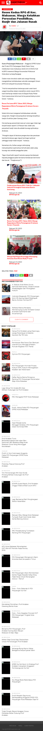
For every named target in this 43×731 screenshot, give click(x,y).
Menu (20, 725)
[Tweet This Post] (14, 58)
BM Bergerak (14, 194)
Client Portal (29, 725)
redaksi (13, 26)
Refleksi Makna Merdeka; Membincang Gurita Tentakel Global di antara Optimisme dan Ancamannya (26, 311)
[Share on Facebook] (10, 58)
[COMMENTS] (33, 58)
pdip (15, 271)
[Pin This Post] (24, 58)
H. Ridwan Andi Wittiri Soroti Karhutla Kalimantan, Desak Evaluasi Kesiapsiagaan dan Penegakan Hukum (25, 287)
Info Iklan (12, 725)
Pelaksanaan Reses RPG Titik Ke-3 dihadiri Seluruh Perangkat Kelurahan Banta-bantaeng (23, 187)
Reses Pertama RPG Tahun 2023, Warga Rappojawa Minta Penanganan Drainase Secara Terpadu (20, 106)
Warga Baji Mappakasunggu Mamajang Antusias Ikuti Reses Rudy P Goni (22, 257)
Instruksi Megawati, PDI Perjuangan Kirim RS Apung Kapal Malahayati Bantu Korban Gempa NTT (25, 298)
